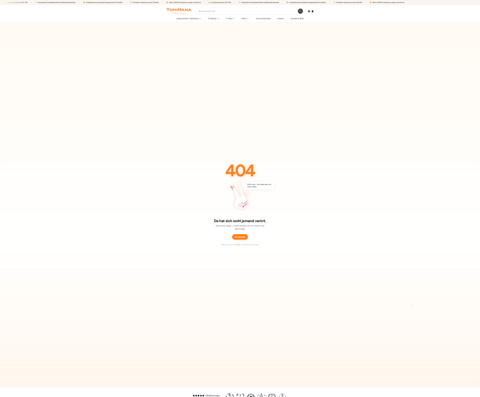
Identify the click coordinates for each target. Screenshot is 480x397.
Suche (238, 245)
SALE (244, 19)
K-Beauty (212, 19)
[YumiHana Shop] (178, 11)
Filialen (281, 19)
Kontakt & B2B (297, 19)
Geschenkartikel (263, 19)
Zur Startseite (240, 237)
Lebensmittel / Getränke (187, 19)
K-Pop (229, 19)
